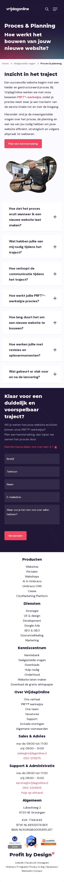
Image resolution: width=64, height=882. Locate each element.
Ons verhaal (32, 699)
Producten (32, 559)
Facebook (31, 862)
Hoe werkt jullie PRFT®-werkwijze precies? (27, 298)
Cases (32, 591)
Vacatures (32, 714)
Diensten (32, 604)
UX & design (32, 616)
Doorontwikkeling (32, 635)
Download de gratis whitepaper (32, 684)
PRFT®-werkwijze (29, 97)
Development (32, 620)
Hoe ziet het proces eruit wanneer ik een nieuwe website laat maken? (25, 216)
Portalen (32, 571)
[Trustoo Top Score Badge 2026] (31, 841)
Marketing (32, 640)
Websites (32, 566)
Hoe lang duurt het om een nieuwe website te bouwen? (27, 322)
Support (32, 719)
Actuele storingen (32, 724)
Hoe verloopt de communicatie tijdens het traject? (26, 274)
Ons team (32, 709)
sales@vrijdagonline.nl (32, 753)
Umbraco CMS (32, 586)
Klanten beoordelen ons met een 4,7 (29, 447)
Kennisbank (32, 655)
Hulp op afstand (32, 793)
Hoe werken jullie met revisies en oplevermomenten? (26, 350)
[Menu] (55, 9)
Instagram (43, 862)
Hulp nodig (32, 670)
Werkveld (27, 870)
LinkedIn (19, 862)
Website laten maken (32, 679)
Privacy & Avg (36, 866)
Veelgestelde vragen (24, 63)
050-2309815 (32, 788)
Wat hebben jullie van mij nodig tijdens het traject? (26, 246)
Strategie (32, 611)
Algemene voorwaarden (32, 729)
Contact (37, 870)
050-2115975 (32, 758)
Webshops (32, 576)
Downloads (32, 665)
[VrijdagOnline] (17, 9)
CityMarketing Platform (32, 596)
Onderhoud (32, 674)
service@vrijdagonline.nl (32, 783)
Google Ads (32, 625)
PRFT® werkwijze (32, 704)
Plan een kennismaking (23, 143)
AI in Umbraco (32, 581)
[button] (47, 9)
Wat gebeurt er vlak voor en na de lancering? (28, 374)
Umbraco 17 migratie (17, 866)
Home (5, 63)
